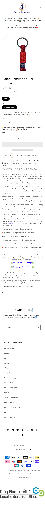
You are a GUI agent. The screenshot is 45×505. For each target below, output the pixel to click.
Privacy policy (12, 474)
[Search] (34, 8)
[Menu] (4, 8)
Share (6, 293)
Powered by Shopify (24, 470)
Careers (7, 393)
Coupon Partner (9, 417)
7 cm (6, 99)
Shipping (12, 91)
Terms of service (23, 474)
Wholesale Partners (11, 383)
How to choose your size (12, 378)
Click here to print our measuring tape (20, 163)
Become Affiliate (10, 348)
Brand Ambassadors (11, 388)
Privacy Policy (9, 402)
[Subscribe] (38, 327)
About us (7, 368)
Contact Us (8, 373)
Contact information (23, 477)
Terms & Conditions (11, 398)
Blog (6, 412)
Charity (7, 358)
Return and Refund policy (13, 407)
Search (6, 363)
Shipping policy (34, 474)
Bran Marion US (14, 470)
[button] (22, 144)
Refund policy (36, 470)
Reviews (7, 353)
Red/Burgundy (9, 107)
